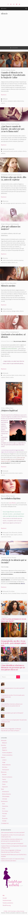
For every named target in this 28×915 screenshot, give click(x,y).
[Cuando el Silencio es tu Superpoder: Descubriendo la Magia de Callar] (2, 717)
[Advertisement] (14, 31)
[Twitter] (11, 4)
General (3, 757)
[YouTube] (19, 4)
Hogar (3, 762)
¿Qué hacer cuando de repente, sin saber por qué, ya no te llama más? (13, 129)
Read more (3, 94)
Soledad (20, 532)
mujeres (3, 377)
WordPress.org (7, 905)
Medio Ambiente (6, 764)
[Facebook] (8, 4)
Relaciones (5, 201)
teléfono (3, 153)
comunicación (6, 151)
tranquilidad (24, 593)
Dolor (10, 532)
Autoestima (6, 473)
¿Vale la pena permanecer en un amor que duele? (13, 620)
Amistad (4, 774)
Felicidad (4, 813)
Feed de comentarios (8, 903)
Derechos (5, 258)
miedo (20, 375)
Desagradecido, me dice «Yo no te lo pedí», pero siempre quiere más (13, 643)
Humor (4, 816)
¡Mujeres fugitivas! (9, 410)
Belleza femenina (6, 794)
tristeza (9, 536)
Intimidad (4, 799)
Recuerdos (14, 532)
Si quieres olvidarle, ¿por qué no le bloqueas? (12, 713)
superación (4, 536)
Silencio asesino (8, 285)
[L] (26, 912)
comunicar (16, 260)
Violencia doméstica (7, 755)
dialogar (8, 203)
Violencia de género (9, 639)
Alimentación (5, 791)
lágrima (8, 534)
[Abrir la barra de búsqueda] (26, 8)
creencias (8, 375)
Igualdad (4, 747)
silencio (3, 103)
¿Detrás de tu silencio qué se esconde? (14, 561)
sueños (12, 377)
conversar (8, 311)
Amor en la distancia (5, 663)
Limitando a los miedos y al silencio (13, 335)
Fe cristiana (11, 591)
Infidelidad (4, 782)
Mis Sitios (4, 767)
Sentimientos (4, 801)
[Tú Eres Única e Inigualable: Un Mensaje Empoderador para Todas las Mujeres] (2, 725)
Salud (2, 789)
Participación (5, 769)
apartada (5, 593)
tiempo (18, 593)
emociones (12, 473)
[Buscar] (18, 677)
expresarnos (18, 203)
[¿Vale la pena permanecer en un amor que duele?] (14, 614)
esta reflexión (12, 503)
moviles (15, 151)
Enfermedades (5, 796)
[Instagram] (14, 4)
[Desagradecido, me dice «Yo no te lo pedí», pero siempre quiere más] (14, 636)
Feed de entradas (7, 900)
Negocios (4, 750)
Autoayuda (5, 149)
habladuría (10, 101)
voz (16, 262)
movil (11, 151)
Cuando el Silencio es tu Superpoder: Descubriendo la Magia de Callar (13, 75)
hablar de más (20, 101)
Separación (11, 149)
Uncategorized (4, 823)
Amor (4, 534)
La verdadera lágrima (10, 498)
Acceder (5, 898)
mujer (23, 375)
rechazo (20, 151)
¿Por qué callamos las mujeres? (10, 227)
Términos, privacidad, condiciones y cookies (15, 912)
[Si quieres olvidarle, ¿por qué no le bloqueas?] (2, 710)
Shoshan (3, 912)
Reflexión (5, 99)
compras (4, 760)
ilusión (16, 375)
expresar (13, 203)
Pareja (4, 309)
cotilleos (5, 101)
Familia (4, 779)
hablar (15, 101)
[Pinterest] (16, 4)
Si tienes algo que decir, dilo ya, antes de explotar (13, 178)
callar (4, 203)
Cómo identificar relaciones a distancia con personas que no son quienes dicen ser (13, 667)
